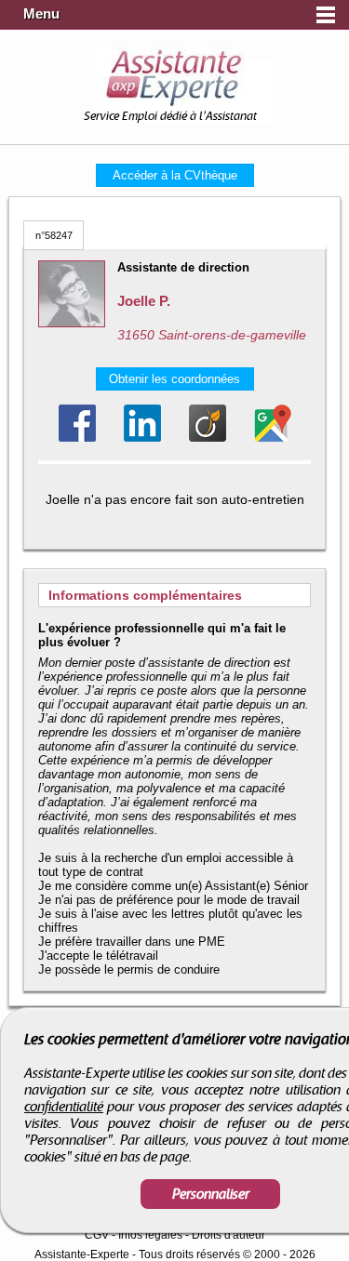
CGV (97, 1234)
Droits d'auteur (228, 1234)
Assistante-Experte (81, 1254)
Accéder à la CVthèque (175, 175)
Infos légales (150, 1234)
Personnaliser (210, 1194)
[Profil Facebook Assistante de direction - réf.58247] (77, 423)
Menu (41, 14)
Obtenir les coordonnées (174, 379)
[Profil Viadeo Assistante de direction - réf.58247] (207, 423)
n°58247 (54, 235)
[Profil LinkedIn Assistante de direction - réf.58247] (142, 423)
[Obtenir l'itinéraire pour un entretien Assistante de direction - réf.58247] (272, 423)
